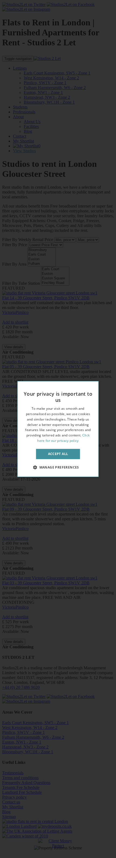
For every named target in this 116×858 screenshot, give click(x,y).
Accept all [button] (58, 454)
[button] (58, 467)
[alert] (58, 429)
